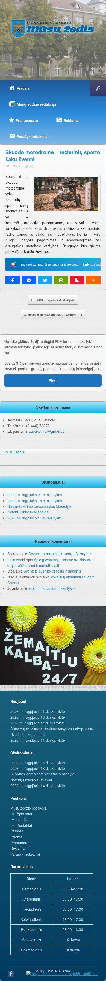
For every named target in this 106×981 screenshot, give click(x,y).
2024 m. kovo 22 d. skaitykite (52, 588)
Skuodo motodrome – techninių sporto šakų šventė (52, 155)
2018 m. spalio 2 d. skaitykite (53, 299)
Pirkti (53, 380)
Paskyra (16, 830)
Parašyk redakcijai (25, 854)
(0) (31, 165)
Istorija (22, 819)
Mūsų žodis (15, 451)
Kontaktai (24, 825)
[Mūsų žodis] (53, 28)
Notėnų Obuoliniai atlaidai (28, 511)
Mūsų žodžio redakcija (28, 808)
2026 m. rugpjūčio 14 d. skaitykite (34, 517)
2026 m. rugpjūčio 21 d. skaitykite (34, 494)
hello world (16, 559)
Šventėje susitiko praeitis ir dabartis (52, 571)
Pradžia (16, 836)
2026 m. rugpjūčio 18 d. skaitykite (34, 500)
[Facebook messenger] (29, 280)
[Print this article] (61, 280)
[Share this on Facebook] (12, 280)
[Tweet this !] (45, 280)
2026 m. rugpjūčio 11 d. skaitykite (37, 740)
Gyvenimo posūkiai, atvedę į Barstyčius (60, 553)
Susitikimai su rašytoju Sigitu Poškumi (53, 314)
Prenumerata (21, 842)
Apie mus (24, 813)
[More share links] (93, 280)
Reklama (17, 848)
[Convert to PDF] (77, 280)
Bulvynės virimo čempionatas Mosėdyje (39, 506)
